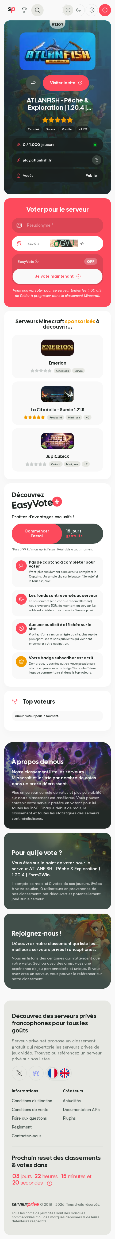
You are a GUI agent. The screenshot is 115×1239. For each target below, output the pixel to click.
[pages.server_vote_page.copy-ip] (96, 160)
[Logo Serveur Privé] (11, 10)
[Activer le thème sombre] (78, 10)
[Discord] (36, 1073)
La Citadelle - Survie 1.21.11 (57, 410)
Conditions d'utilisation (32, 1100)
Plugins (69, 1118)
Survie (50, 129)
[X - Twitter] (19, 1073)
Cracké (33, 129)
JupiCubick (57, 456)
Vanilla (67, 129)
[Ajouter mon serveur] (105, 10)
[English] (64, 1073)
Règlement (22, 1127)
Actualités (72, 1100)
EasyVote (26, 261)
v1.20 (83, 129)
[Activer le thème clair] (68, 10)
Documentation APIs (81, 1109)
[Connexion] (92, 10)
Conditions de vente (30, 1109)
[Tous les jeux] (24, 10)
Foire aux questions (29, 1118)
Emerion (57, 363)
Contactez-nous (26, 1135)
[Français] (53, 1073)
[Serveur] (33, 82)
